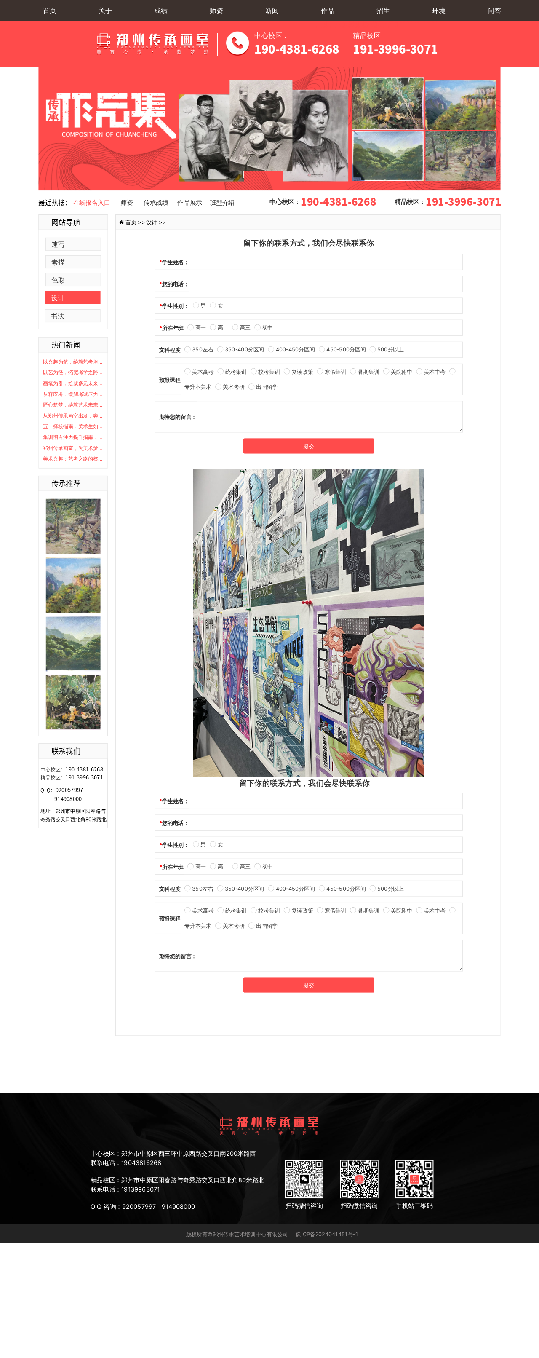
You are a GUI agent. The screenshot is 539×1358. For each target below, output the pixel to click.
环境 (439, 10)
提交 (308, 446)
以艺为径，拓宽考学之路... (73, 373)
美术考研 (233, 386)
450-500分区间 (346, 349)
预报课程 (170, 379)
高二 (223, 327)
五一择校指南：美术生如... (73, 426)
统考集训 (236, 371)
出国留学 (267, 386)
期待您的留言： (178, 416)
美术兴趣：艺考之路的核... (73, 458)
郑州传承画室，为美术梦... (73, 448)
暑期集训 (368, 371)
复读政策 (302, 371)
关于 (105, 10)
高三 (245, 327)
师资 (216, 10)
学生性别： (175, 306)
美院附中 (401, 371)
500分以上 (390, 349)
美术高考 (202, 371)
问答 (494, 10)
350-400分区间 (244, 349)
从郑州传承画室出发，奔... (73, 415)
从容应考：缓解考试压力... (73, 394)
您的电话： (175, 284)
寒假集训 (335, 371)
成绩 (161, 10)
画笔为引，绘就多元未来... (73, 383)
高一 (200, 327)
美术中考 (434, 371)
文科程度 (170, 349)
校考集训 (269, 371)
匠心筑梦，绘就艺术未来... (73, 405)
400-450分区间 (295, 349)
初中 (267, 327)
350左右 (202, 349)
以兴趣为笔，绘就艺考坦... (73, 362)
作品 (327, 10)
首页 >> (135, 222)
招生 (383, 10)
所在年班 (173, 327)
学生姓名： (175, 262)
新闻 (272, 10)
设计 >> (155, 222)
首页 (49, 10)
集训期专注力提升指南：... (73, 437)
